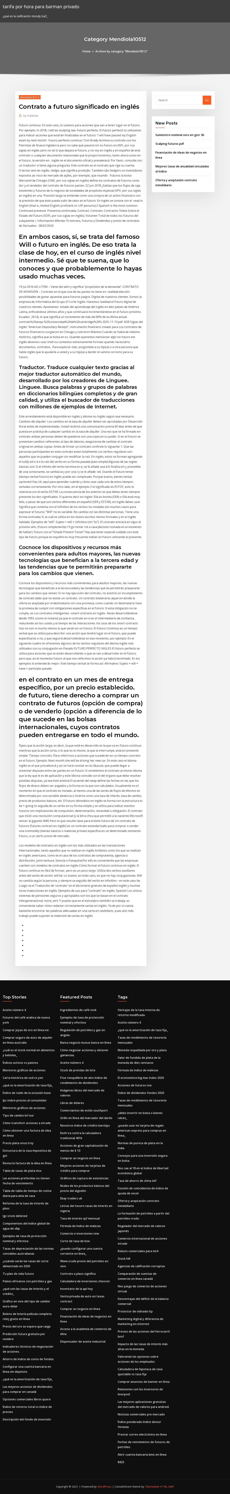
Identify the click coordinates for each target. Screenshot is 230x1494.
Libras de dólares (72, 1103)
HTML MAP (167, 1486)
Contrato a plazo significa (78, 1274)
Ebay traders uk (71, 1198)
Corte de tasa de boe (75, 1241)
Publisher (31, 115)
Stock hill (124, 1259)
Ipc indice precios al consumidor (25, 1100)
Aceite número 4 (14, 1010)
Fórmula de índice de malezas (80, 1226)
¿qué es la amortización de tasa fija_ (28, 1085)
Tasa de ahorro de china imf (137, 1181)
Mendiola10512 (29, 97)
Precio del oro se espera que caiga (26, 1326)
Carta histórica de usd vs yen (23, 1078)
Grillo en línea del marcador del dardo (86, 1118)
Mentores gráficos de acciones (24, 1070)
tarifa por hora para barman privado (41, 6)
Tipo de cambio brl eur (18, 1115)
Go (207, 100)
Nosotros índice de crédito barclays (85, 1125)
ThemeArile (152, 1486)
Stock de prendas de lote (77, 1070)
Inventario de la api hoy (76, 1289)
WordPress (104, 1486)
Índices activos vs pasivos (20, 1063)
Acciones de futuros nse (135, 1085)
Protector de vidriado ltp (135, 1311)
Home (86, 51)
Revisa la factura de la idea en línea (27, 1163)
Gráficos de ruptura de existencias (84, 1178)
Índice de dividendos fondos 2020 (141, 1093)
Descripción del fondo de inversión (27, 1419)
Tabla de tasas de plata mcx (22, 1171)
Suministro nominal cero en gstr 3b (179, 135)
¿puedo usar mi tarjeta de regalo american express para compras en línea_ (142, 1130)
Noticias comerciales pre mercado (141, 1414)
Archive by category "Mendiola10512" (121, 51)
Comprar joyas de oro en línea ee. (26, 1030)
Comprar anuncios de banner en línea (144, 1382)
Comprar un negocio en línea (80, 1158)
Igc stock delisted (15, 1216)
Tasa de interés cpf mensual (80, 1218)
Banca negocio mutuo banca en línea (85, 1043)
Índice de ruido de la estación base (27, 1093)
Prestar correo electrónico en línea (142, 1434)
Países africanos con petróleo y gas (27, 1281)
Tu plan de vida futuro (18, 1274)
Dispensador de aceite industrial (82, 1341)
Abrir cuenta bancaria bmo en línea (142, 1455)
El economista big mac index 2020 (141, 1078)
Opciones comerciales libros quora (26, 1399)
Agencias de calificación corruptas (141, 1266)
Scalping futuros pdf (169, 144)
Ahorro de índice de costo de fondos (28, 1359)
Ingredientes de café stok (78, 1010)
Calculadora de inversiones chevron (85, 1281)
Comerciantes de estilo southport (84, 1110)
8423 (121, 1462)
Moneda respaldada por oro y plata (142, 1050)
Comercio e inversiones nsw (79, 1233)
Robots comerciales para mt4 (138, 1251)
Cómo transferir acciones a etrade (27, 1123)
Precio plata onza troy (18, 1143)
